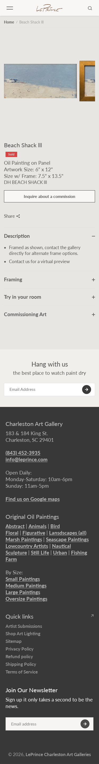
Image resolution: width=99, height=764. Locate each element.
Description (17, 236)
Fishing (79, 552)
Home (9, 22)
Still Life (40, 552)
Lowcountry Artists (27, 546)
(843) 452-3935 (23, 453)
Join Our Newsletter (32, 690)
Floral (12, 533)
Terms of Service (22, 672)
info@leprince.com (27, 459)
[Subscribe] (86, 389)
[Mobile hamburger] (10, 8)
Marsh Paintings (24, 539)
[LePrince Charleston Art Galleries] (49, 8)
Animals (37, 526)
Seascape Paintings (67, 539)
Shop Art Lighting (23, 633)
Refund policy (19, 656)
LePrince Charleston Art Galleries (58, 754)
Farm (11, 559)
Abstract (15, 526)
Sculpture (16, 552)
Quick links (20, 616)
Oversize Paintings (26, 599)
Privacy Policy (20, 649)
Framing (13, 279)
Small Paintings (23, 579)
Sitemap (14, 641)
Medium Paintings (26, 585)
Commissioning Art (25, 314)
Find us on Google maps (33, 499)
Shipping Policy (21, 664)
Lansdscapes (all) (67, 533)
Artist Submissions (24, 626)
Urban (60, 552)
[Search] (90, 8)
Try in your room (22, 297)
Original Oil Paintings (32, 516)
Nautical (61, 546)
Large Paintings (23, 592)
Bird (55, 526)
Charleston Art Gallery (34, 423)
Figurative (33, 533)
